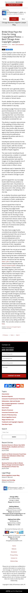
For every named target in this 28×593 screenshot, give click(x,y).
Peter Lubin (5, 261)
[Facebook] (6, 386)
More (23, 19)
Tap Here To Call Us (14, 5)
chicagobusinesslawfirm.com (14, 540)
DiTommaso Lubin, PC (19, 584)
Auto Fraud (5, 408)
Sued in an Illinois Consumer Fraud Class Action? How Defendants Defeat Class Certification (14, 455)
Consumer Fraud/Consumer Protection (13, 399)
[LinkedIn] (10, 386)
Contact (14, 19)
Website (14, 549)
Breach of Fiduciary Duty (9, 415)
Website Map (14, 561)
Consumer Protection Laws (10, 412)
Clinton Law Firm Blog (8, 480)
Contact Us (14, 558)
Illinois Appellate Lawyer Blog (10, 475)
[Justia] (14, 386)
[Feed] (22, 386)
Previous (5, 335)
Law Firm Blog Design (14, 591)
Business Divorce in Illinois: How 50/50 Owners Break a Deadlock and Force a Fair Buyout (13, 446)
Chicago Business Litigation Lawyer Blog (14, 12)
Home (4, 19)
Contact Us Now (14, 376)
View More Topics (7, 424)
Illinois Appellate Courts (9, 417)
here (3, 324)
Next (18, 335)
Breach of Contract (7, 410)
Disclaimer (14, 552)
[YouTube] (18, 386)
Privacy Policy (14, 555)
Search (14, 437)
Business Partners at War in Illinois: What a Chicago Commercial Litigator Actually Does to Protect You (13, 464)
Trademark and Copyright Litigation (13, 327)
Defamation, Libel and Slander (11, 401)
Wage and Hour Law (8, 419)
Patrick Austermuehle (8, 265)
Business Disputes (7, 396)
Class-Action (5, 394)
